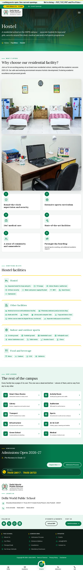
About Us (7, 537)
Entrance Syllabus (36, 541)
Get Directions (74, 524)
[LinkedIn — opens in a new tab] (19, 523)
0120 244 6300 (10, 508)
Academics (34, 545)
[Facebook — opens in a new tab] (4, 523)
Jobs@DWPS (62, 541)
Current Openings (36, 6)
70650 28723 (29, 472)
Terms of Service (42, 557)
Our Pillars (7, 541)
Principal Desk (8, 545)
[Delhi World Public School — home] (12, 13)
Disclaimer (63, 557)
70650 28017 (14, 472)
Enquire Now (54, 465)
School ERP (52, 524)
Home (6, 43)
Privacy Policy (53, 557)
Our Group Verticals (10, 549)
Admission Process (72, 465)
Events (60, 537)
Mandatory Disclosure (38, 549)
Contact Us (61, 545)
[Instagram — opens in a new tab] (14, 523)
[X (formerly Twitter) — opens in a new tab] (9, 523)
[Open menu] (79, 12)
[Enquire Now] (41, 564)
